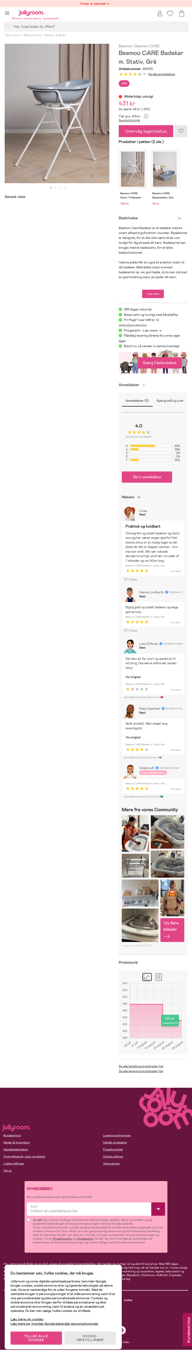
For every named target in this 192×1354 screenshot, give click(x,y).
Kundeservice (12, 1135)
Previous (8, 113)
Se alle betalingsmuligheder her (141, 1066)
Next (105, 113)
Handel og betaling (115, 1142)
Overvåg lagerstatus (146, 131)
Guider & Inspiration (17, 1142)
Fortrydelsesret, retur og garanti (24, 1156)
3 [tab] (60, 188)
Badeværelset (32, 35)
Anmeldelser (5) (137, 400)
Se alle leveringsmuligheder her (141, 1071)
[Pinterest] (122, 1330)
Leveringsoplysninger (117, 1135)
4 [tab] (65, 188)
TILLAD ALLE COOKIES (36, 1338)
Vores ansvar (111, 1163)
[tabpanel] (57, 113)
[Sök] (8, 26)
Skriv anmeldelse (147, 476)
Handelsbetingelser (16, 1149)
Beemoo (125, 46)
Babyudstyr (12, 35)
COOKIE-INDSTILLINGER (90, 1338)
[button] (7, 13)
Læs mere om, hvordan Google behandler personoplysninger (54, 1323)
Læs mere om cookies (27, 1319)
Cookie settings (113, 1156)
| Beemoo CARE (146, 46)
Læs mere (153, 294)
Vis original (133, 677)
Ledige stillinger (14, 1163)
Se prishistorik (129, 120)
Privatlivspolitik (113, 1149)
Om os (8, 1170)
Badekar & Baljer (55, 35)
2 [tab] (55, 188)
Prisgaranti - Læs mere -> (143, 330)
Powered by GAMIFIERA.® (137, 945)
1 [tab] (51, 188)
